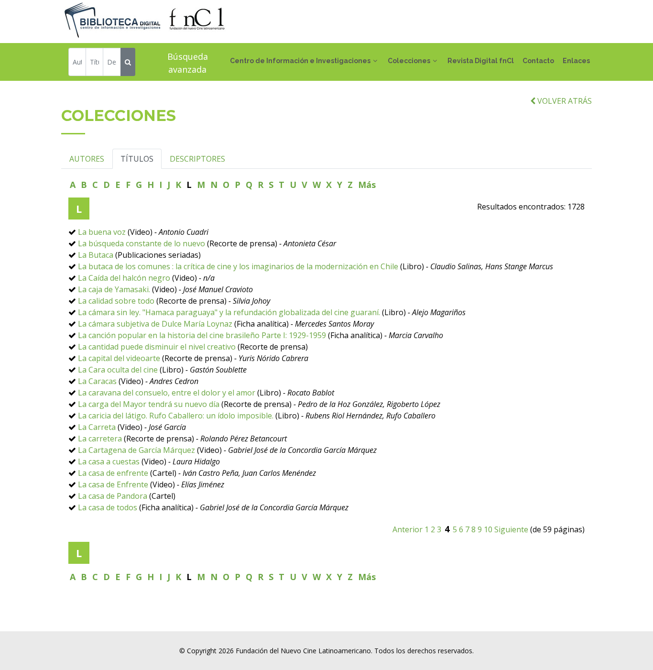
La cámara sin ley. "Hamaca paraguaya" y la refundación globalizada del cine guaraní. (230, 312)
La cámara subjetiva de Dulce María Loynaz (155, 324)
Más (367, 184)
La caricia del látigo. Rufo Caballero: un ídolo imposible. (175, 415)
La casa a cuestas (109, 461)
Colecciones (409, 61)
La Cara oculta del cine (118, 369)
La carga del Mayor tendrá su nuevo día (148, 404)
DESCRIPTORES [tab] (197, 159)
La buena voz (103, 232)
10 (488, 529)
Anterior (407, 529)
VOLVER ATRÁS (563, 101)
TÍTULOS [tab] (136, 159)
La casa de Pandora (112, 496)
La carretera (100, 438)
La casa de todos (107, 507)
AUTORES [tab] (86, 159)
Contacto (538, 61)
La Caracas (97, 381)
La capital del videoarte (119, 358)
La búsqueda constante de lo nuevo (141, 243)
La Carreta (97, 427)
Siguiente (511, 529)
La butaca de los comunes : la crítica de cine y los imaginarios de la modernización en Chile (238, 266)
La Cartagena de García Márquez (136, 450)
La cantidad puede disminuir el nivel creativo (157, 346)
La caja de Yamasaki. (114, 289)
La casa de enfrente (113, 473)
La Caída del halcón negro (124, 278)
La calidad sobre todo (116, 301)
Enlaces (576, 61)
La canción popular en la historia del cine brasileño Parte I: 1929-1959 (202, 335)
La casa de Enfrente (113, 484)
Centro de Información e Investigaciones (300, 61)
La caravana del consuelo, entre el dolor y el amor (166, 392)
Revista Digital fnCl (480, 61)
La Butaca (95, 255)
